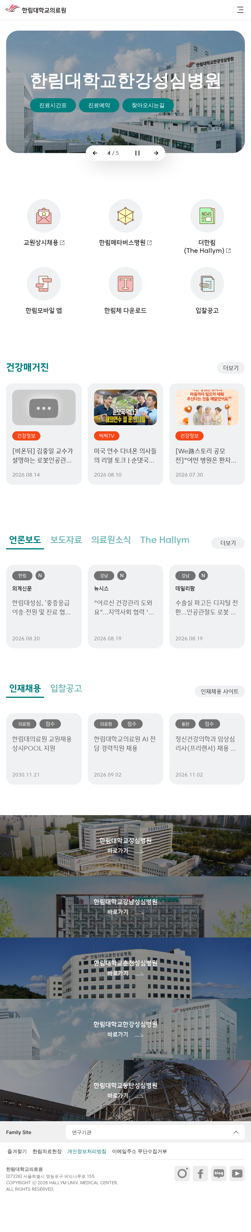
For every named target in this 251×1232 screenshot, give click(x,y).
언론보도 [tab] (25, 539)
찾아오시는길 (148, 105)
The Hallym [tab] (165, 539)
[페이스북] (200, 1173)
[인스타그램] (182, 1173)
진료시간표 (53, 105)
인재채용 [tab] (25, 688)
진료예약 (99, 105)
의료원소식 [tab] (111, 539)
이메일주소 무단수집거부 (139, 1151)
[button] (240, 10)
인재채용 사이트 (220, 691)
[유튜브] (237, 1173)
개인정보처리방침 (87, 1151)
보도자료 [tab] (66, 539)
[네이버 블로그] (219, 1173)
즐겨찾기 (17, 1151)
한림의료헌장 (47, 1151)
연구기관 (82, 1132)
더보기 (231, 368)
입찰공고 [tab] (66, 688)
